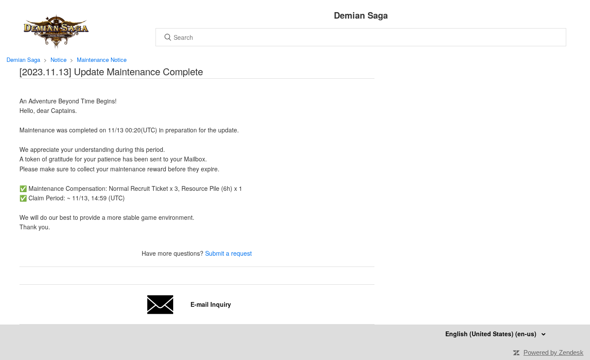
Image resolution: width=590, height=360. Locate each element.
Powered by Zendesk (553, 352)
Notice (59, 59)
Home (56, 31)
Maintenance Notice (102, 59)
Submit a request (228, 253)
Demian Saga (23, 59)
